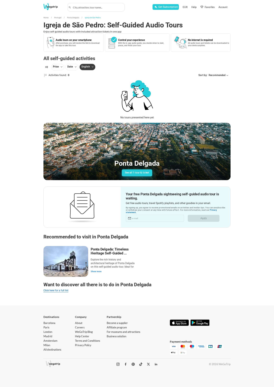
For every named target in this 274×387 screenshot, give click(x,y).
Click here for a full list (55, 290)
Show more (96, 271)
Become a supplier (117, 323)
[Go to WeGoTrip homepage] (53, 6)
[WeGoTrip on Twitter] (148, 364)
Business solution (116, 336)
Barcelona (49, 323)
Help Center (82, 336)
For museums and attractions (123, 331)
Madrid (47, 336)
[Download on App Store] (179, 323)
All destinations (52, 349)
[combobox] (97, 7)
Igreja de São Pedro (93, 17)
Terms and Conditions (87, 340)
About (78, 323)
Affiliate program (117, 327)
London (47, 331)
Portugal (57, 17)
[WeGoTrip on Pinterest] (133, 364)
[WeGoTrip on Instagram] (118, 364)
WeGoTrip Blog (84, 331)
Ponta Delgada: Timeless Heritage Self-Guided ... (110, 251)
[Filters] (46, 67)
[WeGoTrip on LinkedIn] (156, 364)
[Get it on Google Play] (199, 323)
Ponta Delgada (73, 17)
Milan (46, 345)
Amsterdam (50, 340)
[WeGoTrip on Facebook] (125, 364)
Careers (80, 327)
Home (46, 17)
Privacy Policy (83, 345)
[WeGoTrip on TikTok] (140, 364)
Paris (46, 327)
